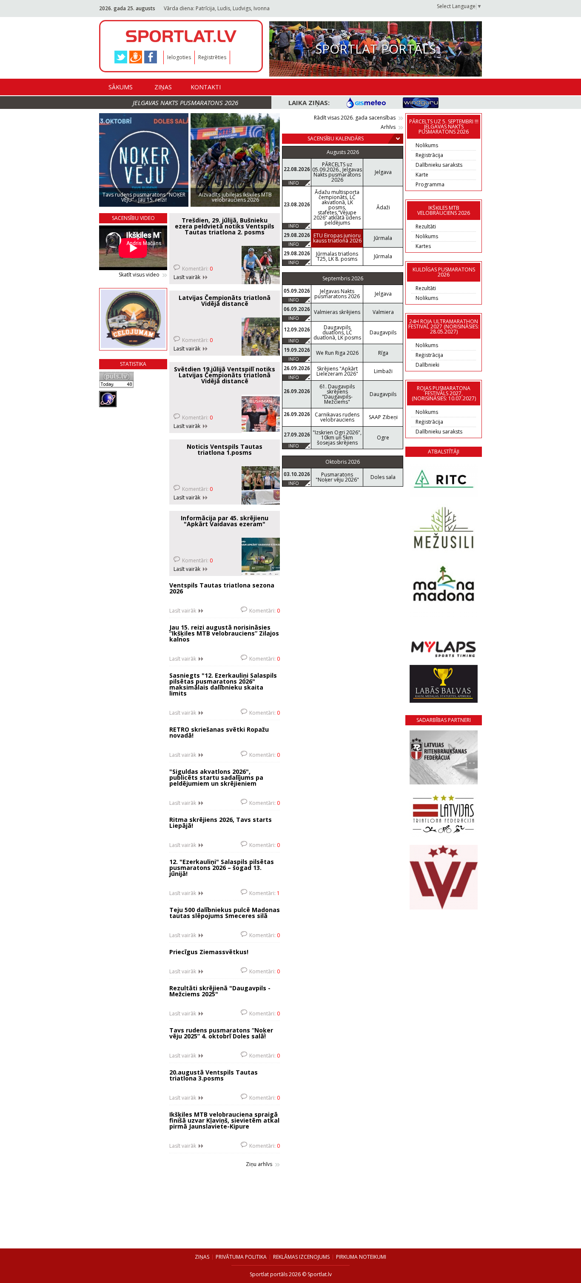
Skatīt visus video (139, 274)
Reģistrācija (429, 155)
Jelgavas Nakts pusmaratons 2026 (185, 102)
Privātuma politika (241, 1256)
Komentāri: (197, 268)
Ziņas (163, 87)
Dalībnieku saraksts (439, 164)
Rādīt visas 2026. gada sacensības (355, 117)
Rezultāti (426, 226)
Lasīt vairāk (187, 277)
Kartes (423, 246)
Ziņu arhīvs (259, 1164)
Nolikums (427, 145)
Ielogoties (179, 57)
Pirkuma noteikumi (361, 1256)
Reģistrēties (212, 57)
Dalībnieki (427, 364)
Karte (422, 174)
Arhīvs (388, 127)
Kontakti (206, 87)
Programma (430, 184)
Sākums (120, 87)
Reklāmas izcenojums (301, 1256)
